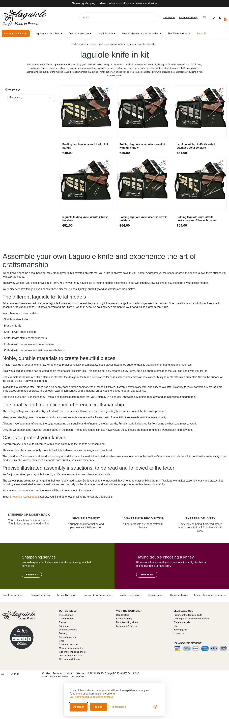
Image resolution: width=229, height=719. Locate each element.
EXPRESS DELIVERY (200, 518)
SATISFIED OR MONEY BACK (28, 514)
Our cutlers (169, 17)
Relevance (30, 98)
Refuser (98, 707)
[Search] (154, 17)
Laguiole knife (99, 68)
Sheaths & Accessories (23, 496)
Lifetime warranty (188, 17)
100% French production (143, 518)
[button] (32, 575)
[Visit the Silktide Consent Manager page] (155, 707)
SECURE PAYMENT (86, 518)
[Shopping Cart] (224, 17)
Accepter (78, 707)
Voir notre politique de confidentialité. (91, 697)
